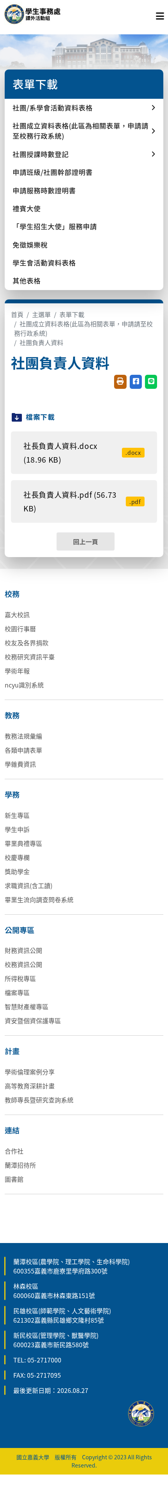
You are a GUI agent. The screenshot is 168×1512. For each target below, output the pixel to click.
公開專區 (19, 929)
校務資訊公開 (23, 964)
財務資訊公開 (23, 950)
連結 (12, 1130)
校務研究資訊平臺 (30, 657)
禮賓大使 (27, 208)
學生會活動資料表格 (44, 262)
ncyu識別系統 (24, 685)
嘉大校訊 (17, 614)
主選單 (41, 314)
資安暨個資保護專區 (33, 1020)
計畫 (12, 1050)
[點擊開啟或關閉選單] (160, 14)
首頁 (17, 314)
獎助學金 (17, 871)
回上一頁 (85, 541)
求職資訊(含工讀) (28, 885)
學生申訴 (17, 829)
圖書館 (14, 1179)
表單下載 (71, 314)
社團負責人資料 (41, 342)
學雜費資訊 (20, 764)
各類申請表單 (23, 750)
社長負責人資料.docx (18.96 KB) (82, 452)
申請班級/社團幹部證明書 (53, 172)
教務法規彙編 (23, 736)
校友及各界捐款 (26, 642)
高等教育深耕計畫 (30, 1086)
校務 (12, 593)
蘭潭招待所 (20, 1165)
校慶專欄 (17, 857)
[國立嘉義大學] (46, 14)
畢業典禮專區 (23, 843)
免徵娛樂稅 (30, 244)
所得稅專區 (20, 978)
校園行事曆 (20, 628)
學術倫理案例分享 (30, 1072)
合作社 (14, 1151)
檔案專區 (17, 992)
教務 (12, 715)
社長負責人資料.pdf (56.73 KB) (82, 501)
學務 (12, 794)
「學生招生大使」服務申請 (55, 226)
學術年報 (17, 671)
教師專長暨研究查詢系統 (39, 1100)
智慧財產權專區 (26, 1006)
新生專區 (17, 815)
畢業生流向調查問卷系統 (39, 899)
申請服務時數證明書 (44, 190)
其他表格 (27, 280)
